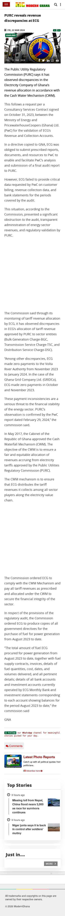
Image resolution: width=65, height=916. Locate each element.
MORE (50, 863)
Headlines (11, 35)
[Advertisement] (32, 274)
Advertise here (33, 770)
